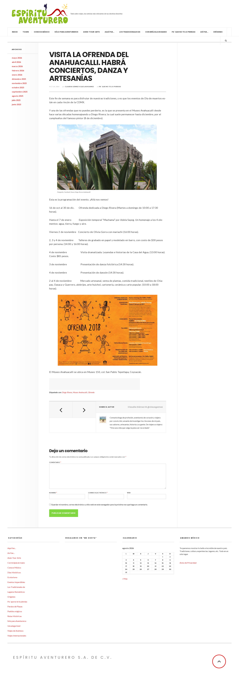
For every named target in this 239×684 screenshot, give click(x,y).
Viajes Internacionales (16, 635)
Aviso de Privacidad (188, 563)
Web (129, 492)
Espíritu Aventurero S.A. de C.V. (62, 657)
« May (124, 578)
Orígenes (217, 32)
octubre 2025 (18, 87)
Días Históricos (14, 572)
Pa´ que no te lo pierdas (183, 32)
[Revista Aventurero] (40, 14)
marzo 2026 (17, 66)
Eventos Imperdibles (16, 582)
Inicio (15, 32)
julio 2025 (16, 100)
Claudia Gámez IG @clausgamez (79, 86)
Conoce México (42, 32)
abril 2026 (16, 62)
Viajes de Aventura (15, 631)
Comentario (55, 462)
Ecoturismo (12, 577)
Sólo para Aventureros (66, 32)
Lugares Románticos (16, 592)
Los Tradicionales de (129, 32)
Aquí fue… (109, 32)
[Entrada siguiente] (84, 410)
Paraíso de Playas (14, 606)
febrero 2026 (18, 70)
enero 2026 (17, 75)
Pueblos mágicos (14, 611)
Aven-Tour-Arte (91, 32)
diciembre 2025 (19, 79)
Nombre (53, 492)
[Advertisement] (94, 383)
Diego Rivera (67, 392)
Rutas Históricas (14, 616)
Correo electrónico (98, 492)
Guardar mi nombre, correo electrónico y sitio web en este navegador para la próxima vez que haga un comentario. (99, 504)
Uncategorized (13, 626)
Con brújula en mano (156, 32)
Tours (26, 32)
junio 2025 (16, 104)
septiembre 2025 (20, 91)
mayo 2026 (17, 58)
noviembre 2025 (19, 83)
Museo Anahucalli (80, 392)
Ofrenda (91, 392)
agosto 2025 (17, 96)
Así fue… (204, 32)
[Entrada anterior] (61, 410)
